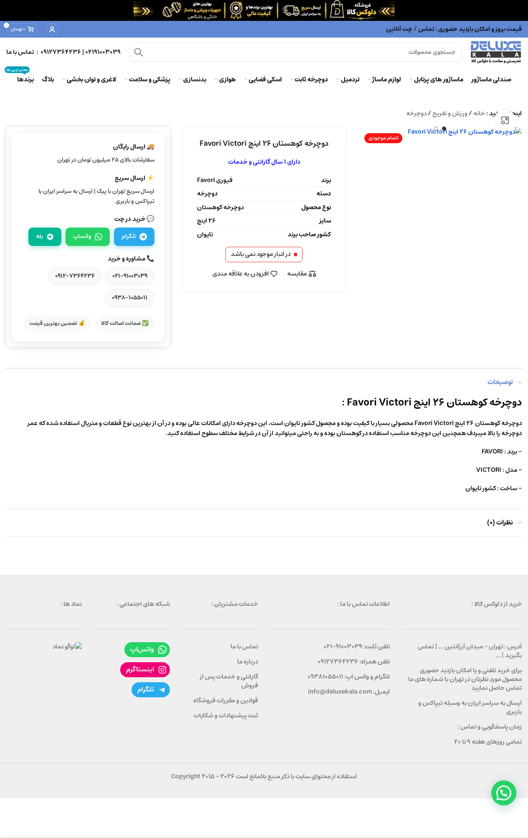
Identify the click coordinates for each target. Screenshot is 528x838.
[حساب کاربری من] (52, 29)
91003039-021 (342, 646)
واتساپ (82, 236)
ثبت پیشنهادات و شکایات (226, 715)
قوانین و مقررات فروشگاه (225, 700)
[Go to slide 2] (436, 129)
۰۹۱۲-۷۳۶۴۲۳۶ (75, 276)
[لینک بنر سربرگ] (264, 10)
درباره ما (247, 661)
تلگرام (128, 236)
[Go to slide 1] (444, 129)
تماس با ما (244, 646)
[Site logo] (496, 52)
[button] (503, 792)
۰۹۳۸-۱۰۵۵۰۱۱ (129, 298)
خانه (479, 113)
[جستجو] (138, 52)
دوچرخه (416, 113)
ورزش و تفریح (449, 113)
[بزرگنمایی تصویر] (505, 120)
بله (39, 236)
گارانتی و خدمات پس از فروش (229, 681)
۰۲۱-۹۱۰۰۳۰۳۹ (129, 276)
